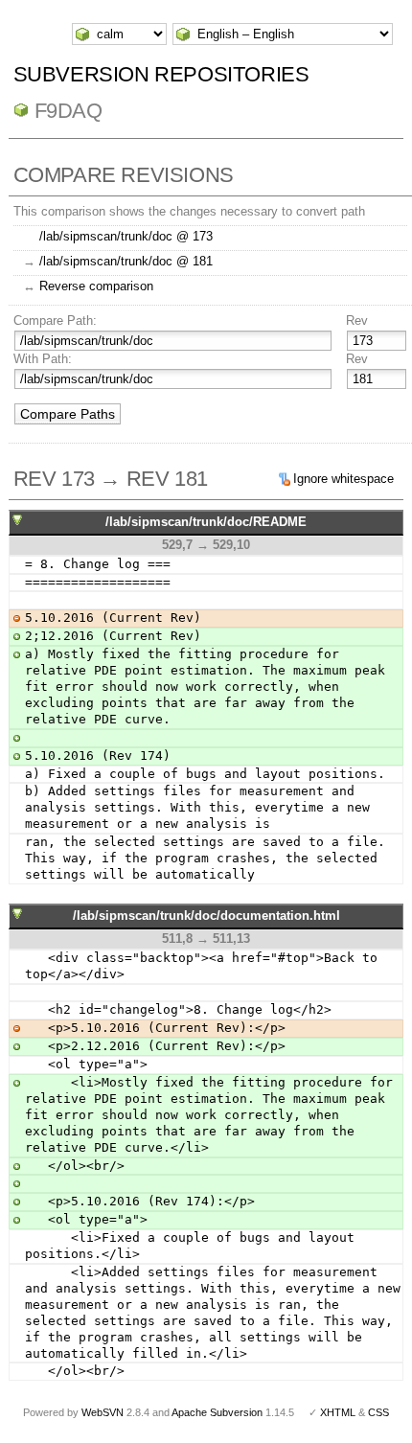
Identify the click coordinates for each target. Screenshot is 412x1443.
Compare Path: (55, 320)
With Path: (42, 359)
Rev (357, 320)
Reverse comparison (96, 286)
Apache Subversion (217, 1412)
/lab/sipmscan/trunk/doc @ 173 (126, 236)
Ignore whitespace (343, 478)
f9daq (68, 111)
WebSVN (102, 1412)
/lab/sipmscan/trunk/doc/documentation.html (206, 915)
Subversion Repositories (161, 74)
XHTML (337, 1412)
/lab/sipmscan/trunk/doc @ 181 (126, 261)
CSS (378, 1412)
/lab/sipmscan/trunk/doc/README (206, 522)
